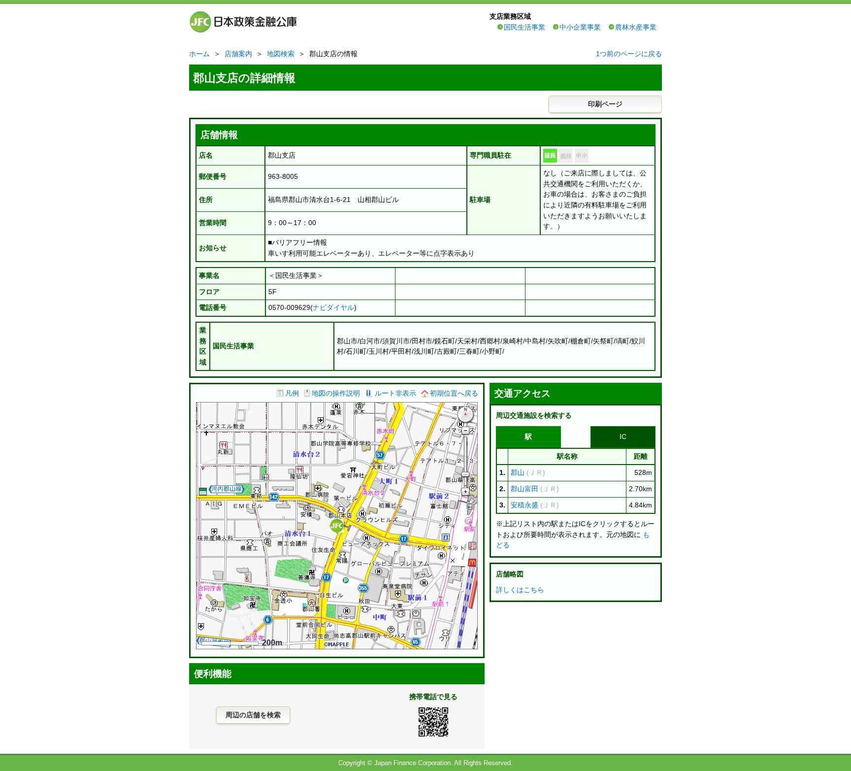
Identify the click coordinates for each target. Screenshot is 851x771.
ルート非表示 (395, 393)
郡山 (517, 472)
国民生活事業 (524, 27)
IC (623, 436)
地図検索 (281, 54)
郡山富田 (524, 489)
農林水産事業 (635, 27)
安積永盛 (524, 505)
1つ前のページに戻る (629, 54)
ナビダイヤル (333, 307)
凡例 (292, 393)
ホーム (199, 54)
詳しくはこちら (520, 590)
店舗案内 (238, 54)
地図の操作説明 (336, 393)
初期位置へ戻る (454, 393)
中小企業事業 (580, 27)
